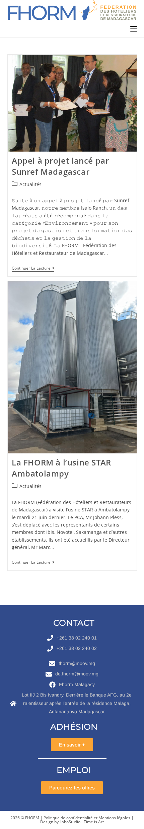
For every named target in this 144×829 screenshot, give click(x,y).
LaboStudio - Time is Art (82, 822)
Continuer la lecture (33, 268)
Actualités (30, 184)
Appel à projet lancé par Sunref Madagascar (60, 166)
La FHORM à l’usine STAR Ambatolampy (61, 468)
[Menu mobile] (133, 29)
